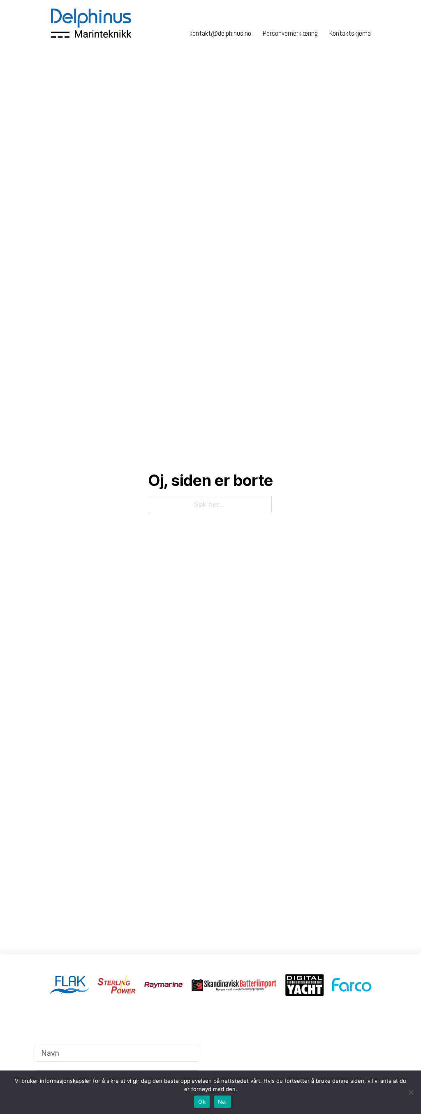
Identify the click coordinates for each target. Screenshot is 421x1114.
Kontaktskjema (350, 33)
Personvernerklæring (290, 33)
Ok (202, 1101)
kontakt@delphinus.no (220, 33)
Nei (222, 1101)
